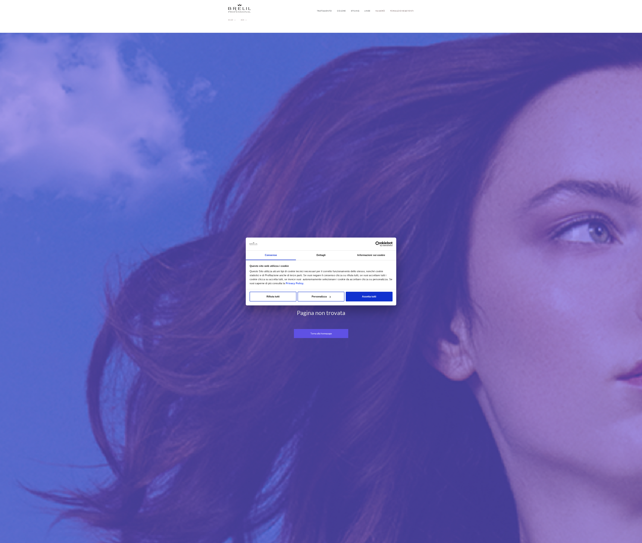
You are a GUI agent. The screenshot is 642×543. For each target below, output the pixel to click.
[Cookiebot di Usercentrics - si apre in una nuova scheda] (378, 244)
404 (242, 20)
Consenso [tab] (271, 255)
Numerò (380, 11)
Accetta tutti (369, 296)
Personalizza (319, 296)
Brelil (230, 20)
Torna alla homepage (321, 333)
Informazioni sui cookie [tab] (371, 255)
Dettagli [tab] (321, 255)
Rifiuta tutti (273, 296)
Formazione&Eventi (402, 11)
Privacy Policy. (295, 283)
